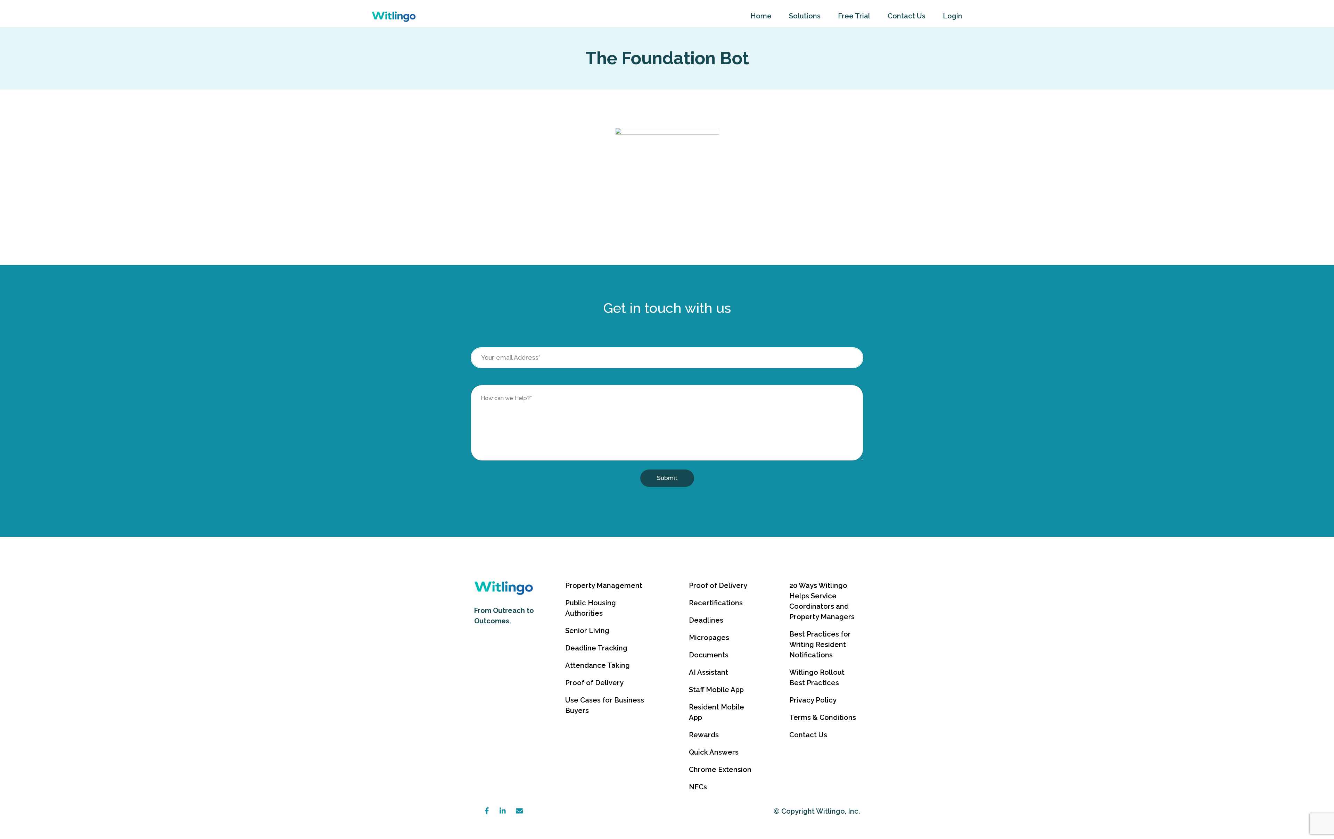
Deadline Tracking (596, 648)
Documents (708, 655)
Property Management (603, 585)
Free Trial (854, 16)
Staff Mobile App (716, 690)
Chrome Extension (720, 769)
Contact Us (906, 16)
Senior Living (587, 630)
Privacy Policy (813, 700)
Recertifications (716, 603)
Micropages (709, 637)
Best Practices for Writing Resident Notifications (820, 644)
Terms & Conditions (822, 717)
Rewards (704, 735)
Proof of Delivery (594, 683)
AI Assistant (708, 672)
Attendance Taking (597, 665)
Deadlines (706, 620)
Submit (667, 477)
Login (952, 16)
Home (761, 16)
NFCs (698, 787)
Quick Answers (714, 752)
